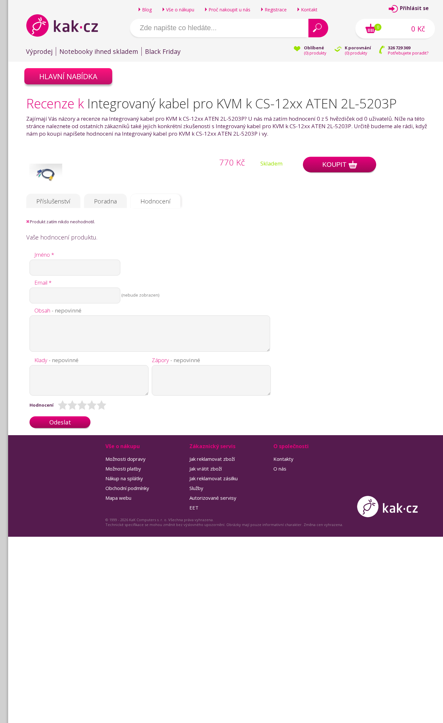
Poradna (105, 201)
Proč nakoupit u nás (229, 9)
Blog (147, 9)
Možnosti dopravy (125, 459)
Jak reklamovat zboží (212, 459)
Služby (196, 488)
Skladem (271, 163)
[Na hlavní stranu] (67, 25)
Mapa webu (118, 498)
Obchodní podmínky (127, 488)
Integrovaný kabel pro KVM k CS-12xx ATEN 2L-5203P (242, 103)
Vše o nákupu (180, 9)
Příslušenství (53, 201)
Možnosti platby (123, 468)
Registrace (276, 9)
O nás (279, 468)
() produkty (315, 53)
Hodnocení (155, 201)
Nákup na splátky (124, 478)
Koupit (334, 164)
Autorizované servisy (212, 498)
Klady (56, 360)
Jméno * (44, 254)
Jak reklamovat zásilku (213, 478)
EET (193, 507)
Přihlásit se (414, 8)
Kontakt (309, 9)
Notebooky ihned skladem (98, 51)
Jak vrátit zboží (205, 468)
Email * (43, 282)
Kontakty (283, 459)
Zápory (176, 360)
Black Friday (163, 51)
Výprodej (39, 51)
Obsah (57, 310)
